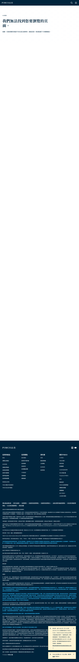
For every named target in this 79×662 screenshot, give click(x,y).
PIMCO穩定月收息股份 (7, 485)
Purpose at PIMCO (63, 475)
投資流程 (61, 463)
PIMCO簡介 (62, 460)
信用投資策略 (5, 470)
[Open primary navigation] (76, 3)
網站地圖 (21, 505)
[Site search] (71, 3)
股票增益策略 (5, 475)
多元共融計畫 (62, 473)
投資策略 (23, 463)
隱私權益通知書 (6, 503)
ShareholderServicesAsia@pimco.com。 (62, 646)
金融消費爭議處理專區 (59, 503)
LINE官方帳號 (62, 496)
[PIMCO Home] (7, 3)
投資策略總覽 (5, 478)
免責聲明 (24, 503)
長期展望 (23, 475)
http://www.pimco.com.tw (30, 635)
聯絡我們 (61, 482)
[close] (74, 628)
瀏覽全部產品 (5, 460)
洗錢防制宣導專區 (34, 503)
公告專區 (42, 463)
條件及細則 (16, 503)
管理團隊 (61, 466)
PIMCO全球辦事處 (63, 485)
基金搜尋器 (43, 460)
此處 (54, 656)
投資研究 (23, 466)
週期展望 (23, 478)
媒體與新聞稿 (62, 487)
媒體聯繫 (61, 490)
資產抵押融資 (5, 467)
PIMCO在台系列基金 (7, 487)
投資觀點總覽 (24, 469)
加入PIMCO (62, 493)
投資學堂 (42, 470)
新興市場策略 (5, 473)
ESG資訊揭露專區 (12, 505)
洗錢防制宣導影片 (46, 503)
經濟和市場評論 (25, 460)
